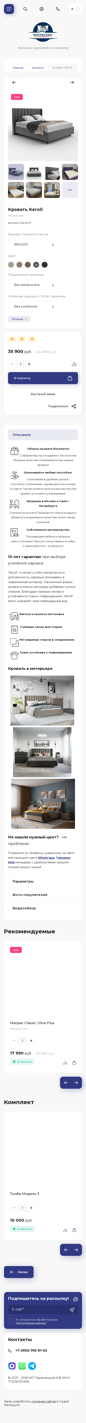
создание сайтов (43, 1401)
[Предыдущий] (14, 82)
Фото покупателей (29, 895)
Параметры (23, 881)
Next (76, 1083)
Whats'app (46, 858)
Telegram (63, 858)
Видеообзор (24, 908)
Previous (66, 1083)
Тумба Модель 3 (24, 1194)
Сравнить (74, 364)
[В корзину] (73, 1063)
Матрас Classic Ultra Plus (32, 1023)
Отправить (72, 1310)
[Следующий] (72, 82)
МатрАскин (16, 215)
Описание (21, 435)
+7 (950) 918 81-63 (31, 1350)
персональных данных (31, 1322)
